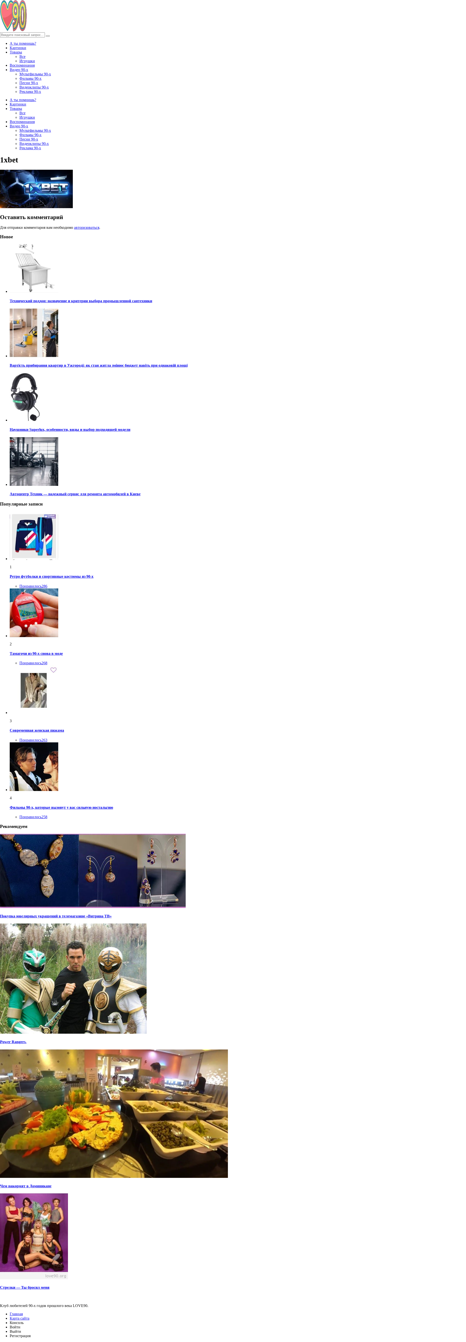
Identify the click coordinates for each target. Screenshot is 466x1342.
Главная (16, 1314)
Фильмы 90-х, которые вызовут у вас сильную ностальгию (61, 807)
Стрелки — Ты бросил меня (25, 1287)
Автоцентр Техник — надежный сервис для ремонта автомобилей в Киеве (75, 494)
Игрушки (27, 61)
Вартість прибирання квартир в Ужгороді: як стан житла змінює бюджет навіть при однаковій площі (99, 365)
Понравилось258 (33, 817)
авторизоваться (86, 227)
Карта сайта (19, 1318)
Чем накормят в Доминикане (25, 1186)
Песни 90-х (28, 83)
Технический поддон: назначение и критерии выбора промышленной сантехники (81, 301)
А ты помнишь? (23, 43)
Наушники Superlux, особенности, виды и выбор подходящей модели (70, 429)
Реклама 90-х (30, 91)
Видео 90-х (19, 70)
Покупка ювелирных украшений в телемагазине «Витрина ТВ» (56, 916)
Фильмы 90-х (30, 78)
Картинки (18, 48)
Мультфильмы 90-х (35, 74)
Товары (16, 52)
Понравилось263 (33, 740)
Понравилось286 (33, 586)
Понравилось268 (33, 663)
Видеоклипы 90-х (34, 87)
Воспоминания (22, 65)
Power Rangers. (13, 1042)
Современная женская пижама (37, 730)
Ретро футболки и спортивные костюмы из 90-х (51, 576)
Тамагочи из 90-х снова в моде (36, 653)
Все (22, 56)
